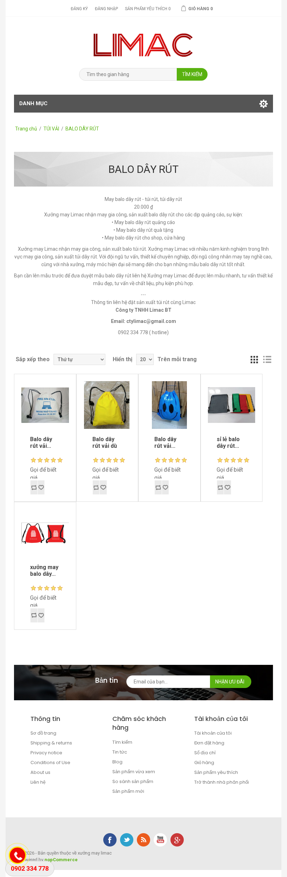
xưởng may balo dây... (44, 570)
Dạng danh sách (267, 359)
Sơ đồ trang (43, 733)
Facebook (110, 839)
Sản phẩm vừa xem (133, 771)
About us (40, 772)
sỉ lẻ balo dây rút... (228, 442)
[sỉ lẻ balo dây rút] (231, 405)
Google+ (177, 839)
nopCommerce (61, 859)
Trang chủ (26, 128)
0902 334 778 (30, 868)
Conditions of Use (50, 762)
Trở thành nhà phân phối (221, 782)
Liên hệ (38, 782)
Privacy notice (46, 752)
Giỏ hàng (204, 762)
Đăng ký (79, 8)
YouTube (160, 839)
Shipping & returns (51, 743)
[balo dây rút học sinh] (45, 533)
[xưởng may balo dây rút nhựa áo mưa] (169, 405)
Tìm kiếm (122, 742)
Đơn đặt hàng (209, 743)
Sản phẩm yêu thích (216, 772)
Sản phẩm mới (128, 791)
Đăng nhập (106, 8)
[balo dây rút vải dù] (107, 405)
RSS (143, 839)
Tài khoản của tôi (213, 733)
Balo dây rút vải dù (104, 442)
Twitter (126, 839)
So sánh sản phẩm (132, 781)
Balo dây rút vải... (41, 442)
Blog (117, 761)
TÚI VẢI (51, 128)
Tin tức (119, 752)
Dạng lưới (254, 359)
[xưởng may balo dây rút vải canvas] (45, 405)
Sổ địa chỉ (205, 752)
